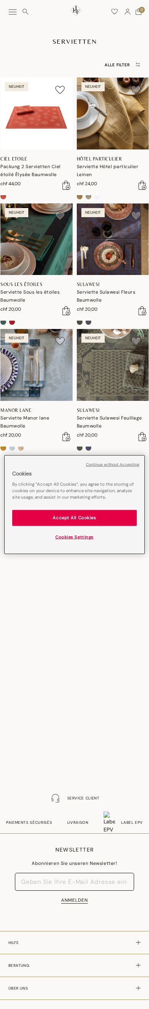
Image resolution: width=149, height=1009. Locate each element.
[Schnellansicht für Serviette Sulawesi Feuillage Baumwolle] (142, 436)
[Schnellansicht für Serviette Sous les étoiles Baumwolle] (66, 311)
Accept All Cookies (74, 518)
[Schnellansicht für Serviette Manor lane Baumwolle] (66, 436)
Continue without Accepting (113, 464)
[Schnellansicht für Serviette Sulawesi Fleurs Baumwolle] (142, 311)
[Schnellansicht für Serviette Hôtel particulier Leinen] (142, 185)
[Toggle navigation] (12, 12)
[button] (127, 11)
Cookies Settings (74, 537)
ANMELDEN (74, 900)
